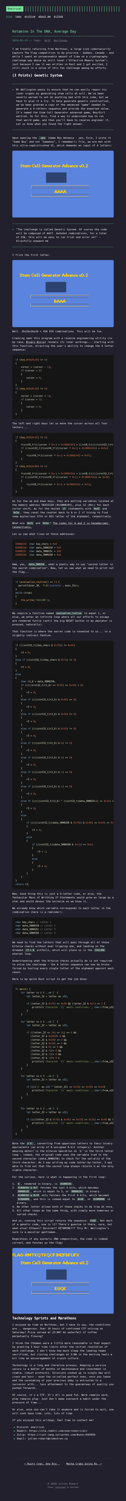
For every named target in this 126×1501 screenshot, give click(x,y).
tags (18, 16)
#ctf (48, 40)
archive (30, 16)
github (58, 16)
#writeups (61, 40)
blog (9, 16)
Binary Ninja (35, 342)
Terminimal (60, 1487)
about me (44, 16)
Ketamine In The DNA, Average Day (44, 31)
